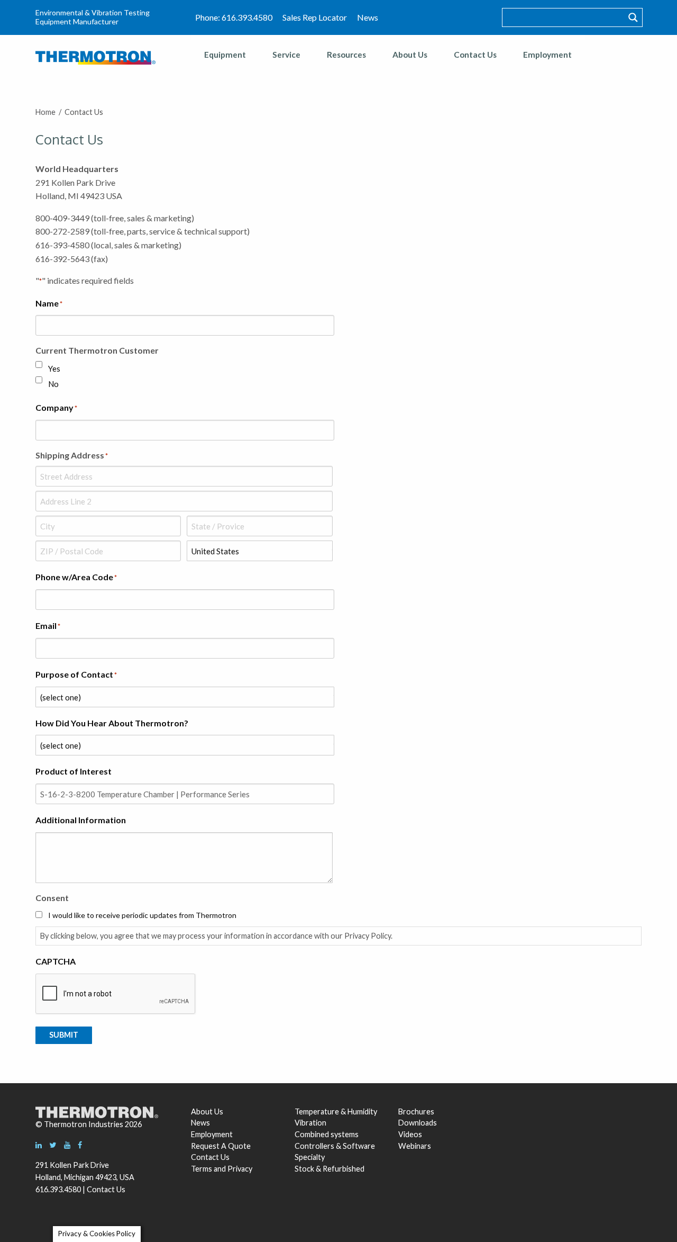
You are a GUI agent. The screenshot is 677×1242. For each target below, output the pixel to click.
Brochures (416, 1111)
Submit (63, 1034)
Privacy (239, 1168)
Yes (54, 368)
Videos (410, 1134)
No (53, 384)
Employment (547, 54)
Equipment (225, 54)
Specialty (310, 1157)
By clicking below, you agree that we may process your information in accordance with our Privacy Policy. (216, 935)
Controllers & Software (335, 1145)
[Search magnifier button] (633, 17)
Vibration (310, 1122)
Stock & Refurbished (329, 1168)
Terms (201, 1168)
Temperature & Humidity (336, 1111)
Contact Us (475, 54)
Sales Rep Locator (314, 17)
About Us (409, 54)
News (367, 17)
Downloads (416, 1122)
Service (286, 54)
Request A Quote (221, 1145)
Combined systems (327, 1134)
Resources (346, 54)
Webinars (414, 1145)
